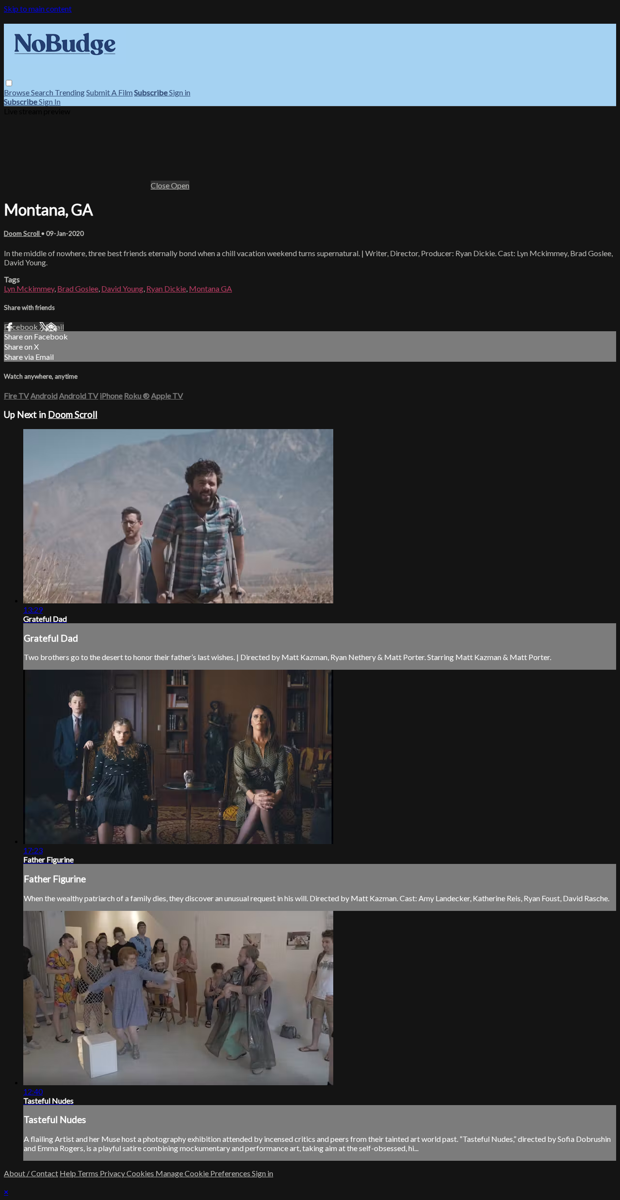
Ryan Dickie (166, 288)
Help (69, 1173)
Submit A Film (109, 92)
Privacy (113, 1173)
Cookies (140, 1173)
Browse (17, 92)
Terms (89, 1173)
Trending (70, 92)
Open (180, 185)
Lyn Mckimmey (29, 288)
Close (161, 185)
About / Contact (31, 1173)
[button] (9, 83)
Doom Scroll (22, 233)
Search (43, 92)
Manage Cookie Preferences (203, 1173)
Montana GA (210, 288)
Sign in (179, 92)
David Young (122, 288)
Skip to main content (38, 8)
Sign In (50, 101)
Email (55, 326)
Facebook (21, 326)
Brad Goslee (77, 288)
